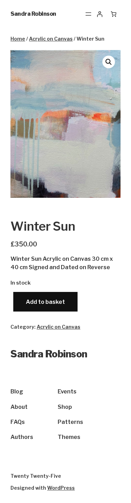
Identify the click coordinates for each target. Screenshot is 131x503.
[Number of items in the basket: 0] (114, 14)
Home (17, 39)
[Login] (100, 14)
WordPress (61, 488)
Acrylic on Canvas (51, 39)
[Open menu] (88, 14)
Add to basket (45, 301)
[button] (108, 62)
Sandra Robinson (33, 14)
